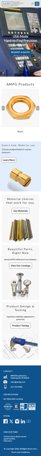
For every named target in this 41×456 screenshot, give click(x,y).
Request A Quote (20, 52)
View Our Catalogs (20, 265)
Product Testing (20, 325)
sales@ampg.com (18, 382)
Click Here (7, 441)
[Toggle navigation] (37, 4)
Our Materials (20, 210)
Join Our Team (10, 432)
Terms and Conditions (20, 452)
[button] (37, 108)
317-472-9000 (16, 387)
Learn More (9, 160)
